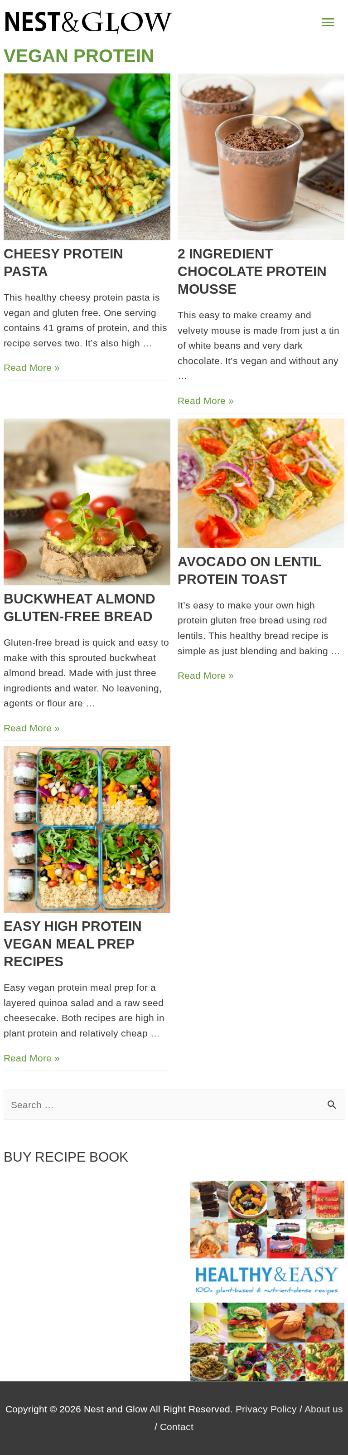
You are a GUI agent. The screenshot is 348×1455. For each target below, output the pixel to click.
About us (323, 1409)
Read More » (32, 367)
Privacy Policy (266, 1409)
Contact (176, 1426)
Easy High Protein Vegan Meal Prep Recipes (73, 944)
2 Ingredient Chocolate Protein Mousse (252, 271)
